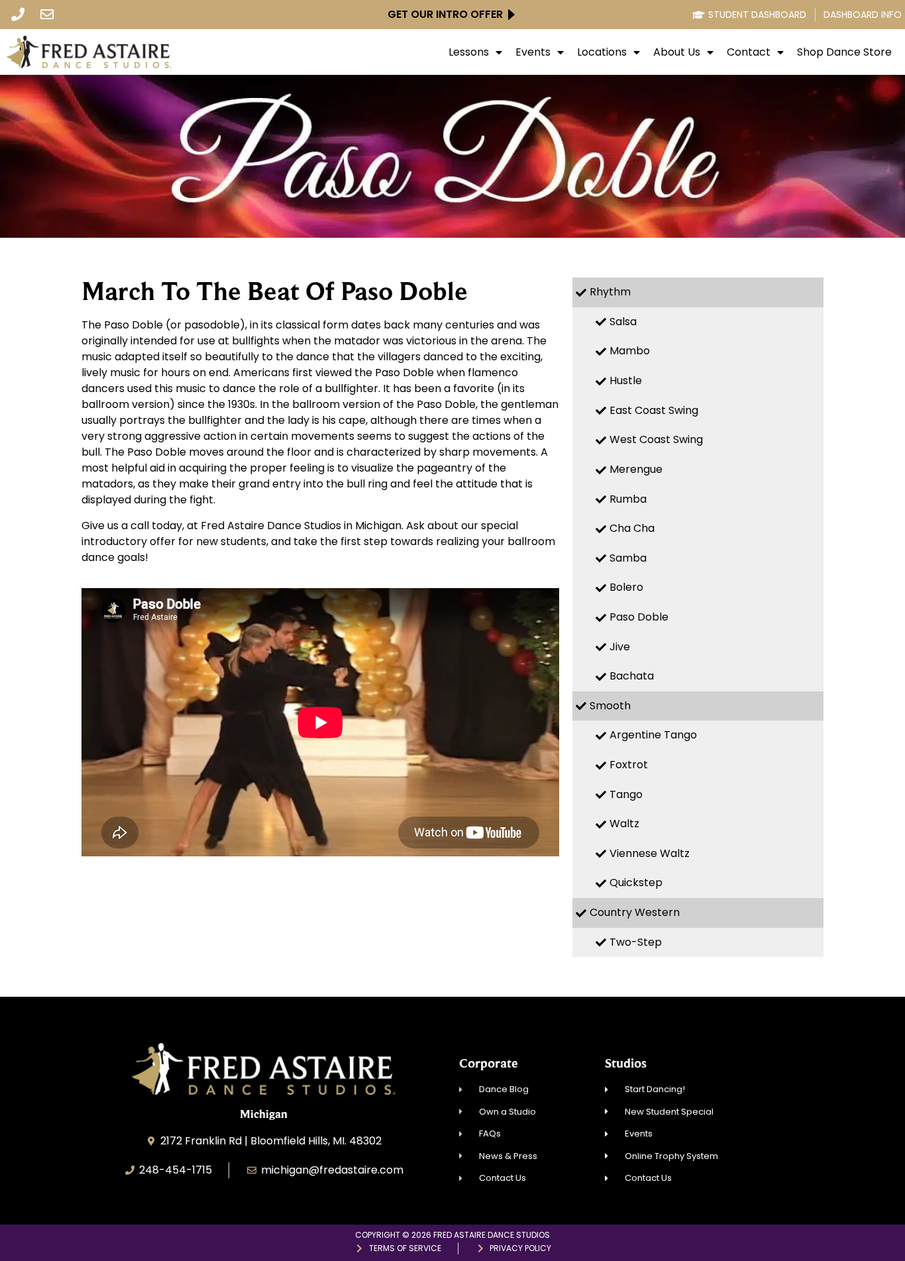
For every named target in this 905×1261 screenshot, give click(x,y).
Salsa (623, 321)
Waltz (624, 823)
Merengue (636, 469)
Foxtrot (629, 764)
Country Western (635, 912)
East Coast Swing (654, 410)
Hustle (626, 380)
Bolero (626, 587)
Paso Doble (639, 617)
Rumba (628, 499)
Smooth (610, 705)
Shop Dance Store (844, 52)
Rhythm (610, 291)
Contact (749, 52)
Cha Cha (632, 528)
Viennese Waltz (650, 853)
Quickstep (636, 882)
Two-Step (636, 942)
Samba (628, 558)
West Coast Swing (656, 439)
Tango (626, 794)
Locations (602, 52)
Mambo (630, 350)
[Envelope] (47, 14)
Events (533, 52)
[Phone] (17, 14)
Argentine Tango (653, 734)
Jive (620, 646)
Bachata (632, 675)
